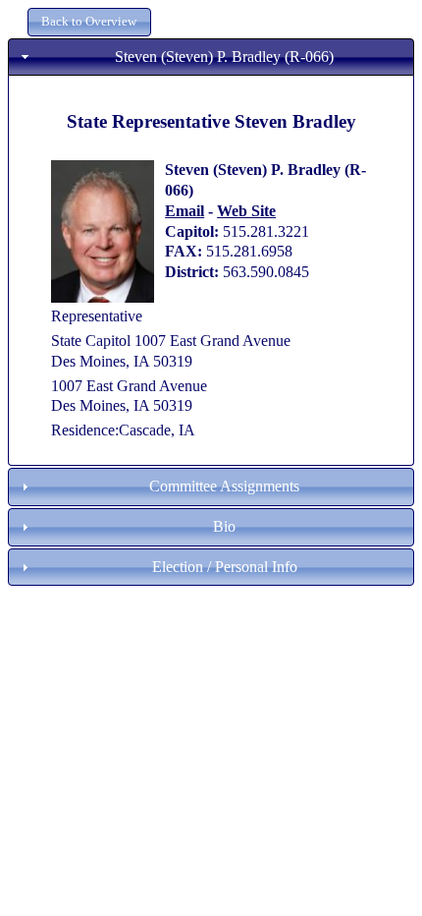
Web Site (246, 210)
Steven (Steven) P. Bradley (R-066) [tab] (224, 56)
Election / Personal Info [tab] (224, 566)
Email (184, 210)
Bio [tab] (224, 526)
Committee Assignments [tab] (224, 486)
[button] (89, 22)
